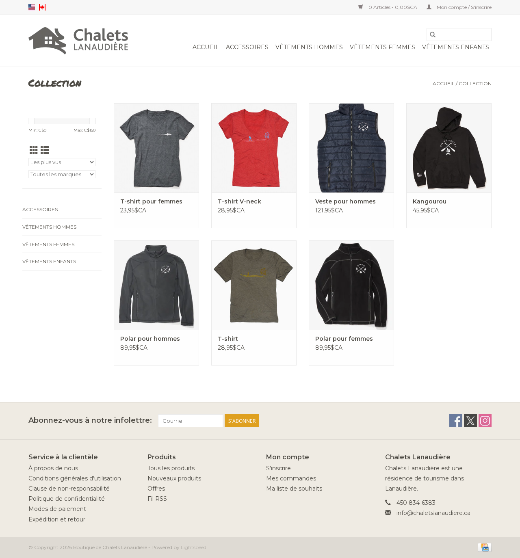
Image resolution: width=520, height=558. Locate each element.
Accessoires (247, 47)
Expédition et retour (56, 519)
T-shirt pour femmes (151, 201)
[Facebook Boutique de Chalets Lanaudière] (455, 420)
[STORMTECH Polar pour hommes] (156, 285)
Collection (475, 83)
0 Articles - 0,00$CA (392, 7)
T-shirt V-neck (239, 201)
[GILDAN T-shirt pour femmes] (156, 147)
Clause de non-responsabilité (69, 488)
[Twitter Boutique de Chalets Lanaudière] (470, 420)
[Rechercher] (433, 34)
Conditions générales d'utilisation (74, 478)
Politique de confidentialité (66, 498)
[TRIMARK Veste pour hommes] (351, 147)
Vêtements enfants (455, 47)
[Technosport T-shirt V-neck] (254, 147)
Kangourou (429, 201)
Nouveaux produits (174, 478)
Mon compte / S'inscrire (464, 7)
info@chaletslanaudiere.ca (433, 513)
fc (42, 7)
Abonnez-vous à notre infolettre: (90, 420)
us (31, 7)
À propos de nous (53, 468)
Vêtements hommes (309, 47)
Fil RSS (157, 498)
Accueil (206, 47)
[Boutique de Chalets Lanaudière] (78, 40)
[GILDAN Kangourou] (449, 147)
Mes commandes (291, 478)
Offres (156, 488)
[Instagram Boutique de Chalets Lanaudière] (485, 420)
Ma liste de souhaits (294, 488)
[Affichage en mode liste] (45, 150)
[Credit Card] (483, 547)
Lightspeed (193, 547)
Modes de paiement (57, 509)
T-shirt (228, 338)
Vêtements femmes (382, 47)
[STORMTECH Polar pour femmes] (351, 285)
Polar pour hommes (150, 338)
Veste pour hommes (345, 201)
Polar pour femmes (344, 338)
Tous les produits (171, 468)
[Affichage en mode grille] (34, 150)
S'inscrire (278, 468)
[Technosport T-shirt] (254, 285)
